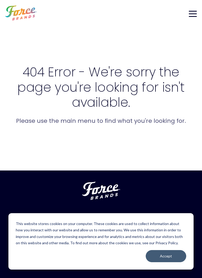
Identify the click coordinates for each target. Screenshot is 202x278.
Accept (166, 256)
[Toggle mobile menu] (193, 13)
